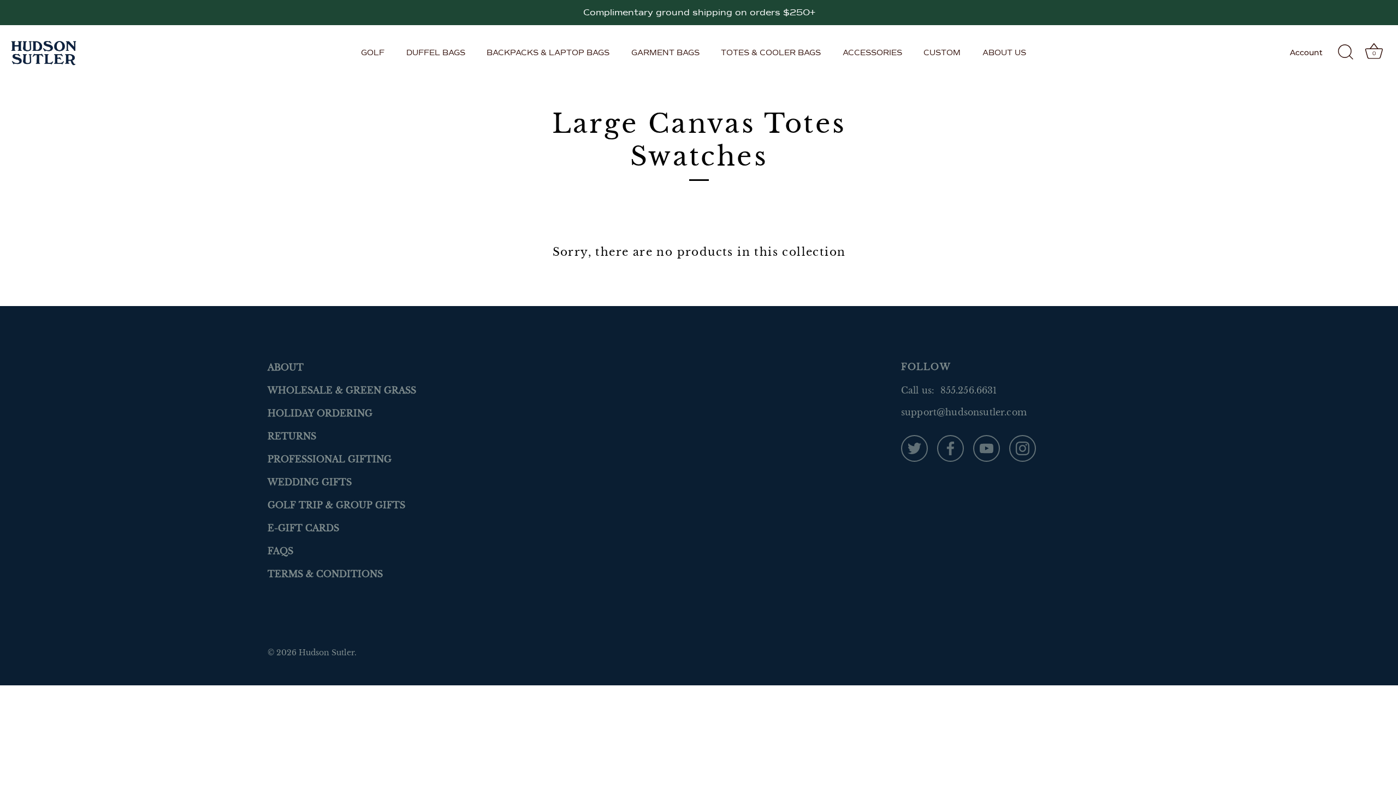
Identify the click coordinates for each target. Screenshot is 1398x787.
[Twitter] (914, 447)
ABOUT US (1004, 52)
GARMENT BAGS (665, 52)
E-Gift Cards (303, 527)
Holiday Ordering (320, 413)
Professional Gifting (330, 459)
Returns (292, 436)
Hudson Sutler (326, 652)
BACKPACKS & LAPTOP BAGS (548, 52)
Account (1306, 52)
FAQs (280, 550)
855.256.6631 (968, 390)
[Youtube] (986, 447)
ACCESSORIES (872, 52)
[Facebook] (950, 447)
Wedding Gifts (310, 482)
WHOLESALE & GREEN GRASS (342, 390)
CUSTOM (942, 52)
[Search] (1346, 52)
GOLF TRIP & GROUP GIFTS (336, 505)
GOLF (372, 52)
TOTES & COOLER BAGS (771, 52)
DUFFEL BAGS (435, 52)
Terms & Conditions (325, 573)
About (286, 367)
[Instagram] (1022, 447)
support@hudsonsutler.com (964, 412)
